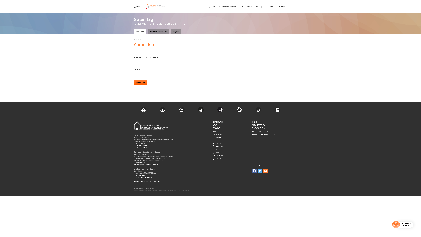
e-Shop (255, 122)
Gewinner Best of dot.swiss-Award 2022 (148, 182)
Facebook (218, 150)
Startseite (137, 39)
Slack (217, 143)
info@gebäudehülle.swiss (143, 148)
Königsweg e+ (219, 122)
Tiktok (218, 159)
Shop (260, 7)
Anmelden (140, 32)
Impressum (217, 135)
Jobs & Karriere (247, 7)
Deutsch (282, 7)
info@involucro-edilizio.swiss (144, 177)
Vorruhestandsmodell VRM (265, 135)
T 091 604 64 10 (139, 175)
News (215, 125)
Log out (176, 32)
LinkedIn (218, 147)
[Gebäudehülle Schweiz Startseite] (155, 6)
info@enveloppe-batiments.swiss (146, 165)
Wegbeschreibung (260, 131)
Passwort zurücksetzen (158, 32)
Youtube (218, 156)
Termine (216, 128)
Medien (216, 131)
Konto (270, 7)
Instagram (219, 153)
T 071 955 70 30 (139, 144)
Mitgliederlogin (259, 125)
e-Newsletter (258, 128)
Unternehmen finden (228, 7)
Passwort (137, 69)
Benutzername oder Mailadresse (147, 57)
